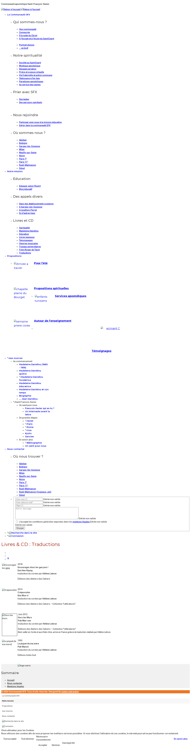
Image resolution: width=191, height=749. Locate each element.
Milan (21, 149)
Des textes (24, 99)
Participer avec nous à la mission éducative (40, 122)
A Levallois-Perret (28, 210)
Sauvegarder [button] (68, 743)
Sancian (29, 436)
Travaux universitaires (30, 246)
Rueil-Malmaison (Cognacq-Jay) (35, 492)
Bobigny (23, 143)
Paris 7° (23, 159)
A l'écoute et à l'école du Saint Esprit (36, 38)
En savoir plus (181, 739)
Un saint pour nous (35, 446)
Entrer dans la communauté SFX (34, 125)
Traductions (25, 253)
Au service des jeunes (30, 84)
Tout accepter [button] (10, 739)
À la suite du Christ (28, 35)
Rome (30, 427)
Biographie (25, 395)
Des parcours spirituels (30, 102)
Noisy (22, 156)
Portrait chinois (26, 45)
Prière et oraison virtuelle (31, 72)
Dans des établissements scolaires (36, 204)
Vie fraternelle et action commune (35, 75)
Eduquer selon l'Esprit (30, 186)
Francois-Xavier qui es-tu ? (39, 408)
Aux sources (16, 358)
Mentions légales (15, 686)
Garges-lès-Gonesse (29, 146)
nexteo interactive (70, 691)
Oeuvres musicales (28, 243)
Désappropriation (27, 69)
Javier (30, 421)
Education (24, 234)
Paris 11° (23, 162)
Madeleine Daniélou (28, 231)
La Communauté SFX (18, 14)
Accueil (10, 680)
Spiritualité (24, 228)
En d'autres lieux (27, 213)
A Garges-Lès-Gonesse (30, 207)
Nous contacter (15, 449)
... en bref (23, 48)
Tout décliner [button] (27, 739)
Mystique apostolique (29, 66)
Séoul (22, 168)
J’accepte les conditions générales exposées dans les (54, 522)
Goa (29, 430)
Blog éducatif (25, 189)
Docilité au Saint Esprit (30, 63)
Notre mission (15, 171)
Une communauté (27, 29)
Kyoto (28, 433)
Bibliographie (34, 442)
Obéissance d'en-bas (29, 78)
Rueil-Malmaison (27, 165)
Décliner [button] (56, 745)
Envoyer (20, 528)
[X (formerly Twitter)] (8, 559)
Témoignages (26, 240)
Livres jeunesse (26, 237)
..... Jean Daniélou (28, 399)
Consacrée (24, 32)
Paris (30, 424)
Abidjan (23, 140)
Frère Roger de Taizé (29, 250)
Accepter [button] (42, 745)
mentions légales (81, 522)
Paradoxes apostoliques (31, 81)
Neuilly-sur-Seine (27, 152)
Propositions (14, 256)
